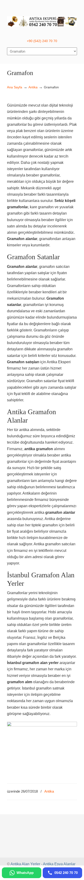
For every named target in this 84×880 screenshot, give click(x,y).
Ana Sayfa (14, 87)
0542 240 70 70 (42, 18)
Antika (33, 87)
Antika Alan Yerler (25, 864)
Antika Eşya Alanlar (59, 864)
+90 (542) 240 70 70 (42, 41)
